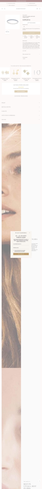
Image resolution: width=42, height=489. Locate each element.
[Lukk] (29, 233)
